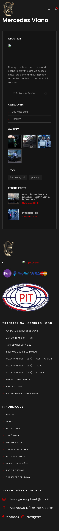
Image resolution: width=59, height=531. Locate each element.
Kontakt (11, 415)
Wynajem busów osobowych (23, 331)
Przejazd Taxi (30, 213)
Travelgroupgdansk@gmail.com (32, 499)
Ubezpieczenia (14, 387)
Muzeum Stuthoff (16, 456)
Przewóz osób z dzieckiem (21, 352)
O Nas (9, 422)
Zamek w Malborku (17, 449)
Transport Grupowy (18, 477)
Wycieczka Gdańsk (17, 463)
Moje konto (13, 429)
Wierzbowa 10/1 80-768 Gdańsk (31, 508)
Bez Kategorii (20, 111)
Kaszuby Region (15, 470)
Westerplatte (14, 442)
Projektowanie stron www (22, 393)
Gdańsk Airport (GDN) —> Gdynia (25, 373)
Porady (16, 118)
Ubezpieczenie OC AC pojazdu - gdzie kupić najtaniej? (36, 197)
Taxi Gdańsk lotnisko (18, 345)
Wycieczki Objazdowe (19, 380)
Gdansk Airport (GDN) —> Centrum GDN (29, 359)
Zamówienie (12, 435)
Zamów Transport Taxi (19, 338)
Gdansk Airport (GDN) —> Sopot (25, 366)
